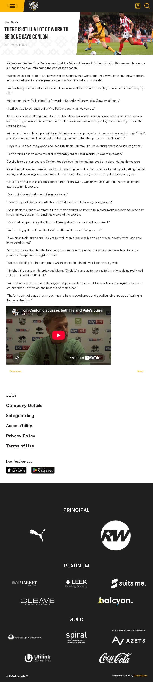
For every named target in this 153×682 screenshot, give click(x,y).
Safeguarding (20, 415)
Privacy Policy (20, 436)
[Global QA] (24, 637)
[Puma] (37, 535)
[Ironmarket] (24, 583)
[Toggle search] (147, 6)
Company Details (24, 405)
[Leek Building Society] (76, 583)
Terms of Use (20, 446)
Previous (15, 371)
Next (140, 371)
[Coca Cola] (115, 658)
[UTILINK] (37, 658)
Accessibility (19, 425)
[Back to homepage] (34, 6)
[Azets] (128, 637)
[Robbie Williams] (115, 535)
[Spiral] (76, 637)
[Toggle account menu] (138, 6)
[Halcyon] (115, 601)
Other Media (140, 675)
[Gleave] (37, 601)
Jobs (11, 395)
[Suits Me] (128, 583)
